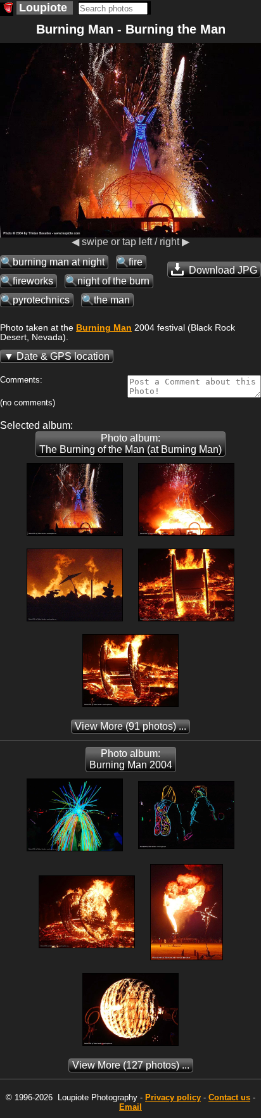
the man (112, 300)
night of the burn (113, 281)
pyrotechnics (41, 300)
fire (136, 262)
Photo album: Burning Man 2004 (130, 759)
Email (130, 1107)
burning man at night (59, 262)
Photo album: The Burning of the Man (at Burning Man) (130, 444)
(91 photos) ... (130, 726)
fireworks (33, 281)
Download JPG (221, 270)
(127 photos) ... (130, 1065)
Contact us (229, 1097)
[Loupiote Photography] (6, 9)
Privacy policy (173, 1097)
